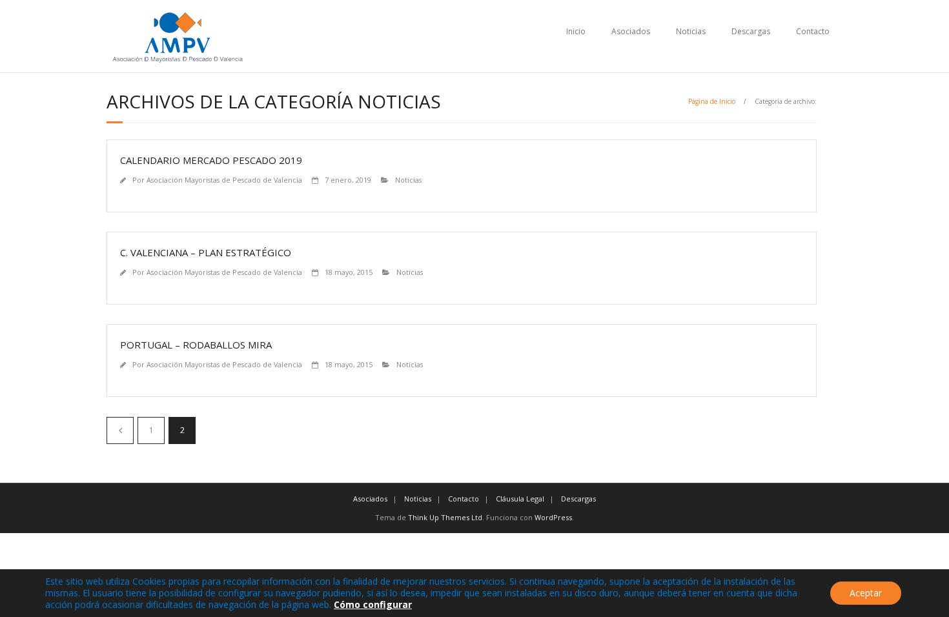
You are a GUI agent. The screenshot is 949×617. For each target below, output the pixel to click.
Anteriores (120, 430)
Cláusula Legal (520, 498)
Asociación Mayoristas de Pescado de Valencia (224, 180)
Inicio (576, 31)
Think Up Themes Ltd (445, 517)
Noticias (691, 31)
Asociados (630, 31)
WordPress (553, 517)
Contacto (813, 31)
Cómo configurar (373, 604)
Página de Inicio (711, 101)
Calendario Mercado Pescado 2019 (211, 160)
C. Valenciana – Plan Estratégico (205, 252)
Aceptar (866, 593)
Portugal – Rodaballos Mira (196, 344)
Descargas (750, 31)
